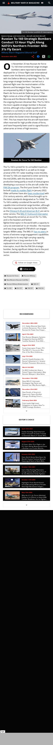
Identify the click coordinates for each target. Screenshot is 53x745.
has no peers (40, 231)
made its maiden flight (21, 190)
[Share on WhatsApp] (49, 56)
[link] (26, 326)
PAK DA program (11, 187)
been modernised (36, 193)
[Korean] (43, 3)
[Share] (32, 56)
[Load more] (26, 411)
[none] (26, 367)
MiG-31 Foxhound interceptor (34, 214)
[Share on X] (43, 56)
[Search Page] (49, 2)
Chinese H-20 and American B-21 (25, 211)
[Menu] (3, 2)
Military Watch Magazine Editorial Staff (19, 52)
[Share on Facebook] (38, 56)
